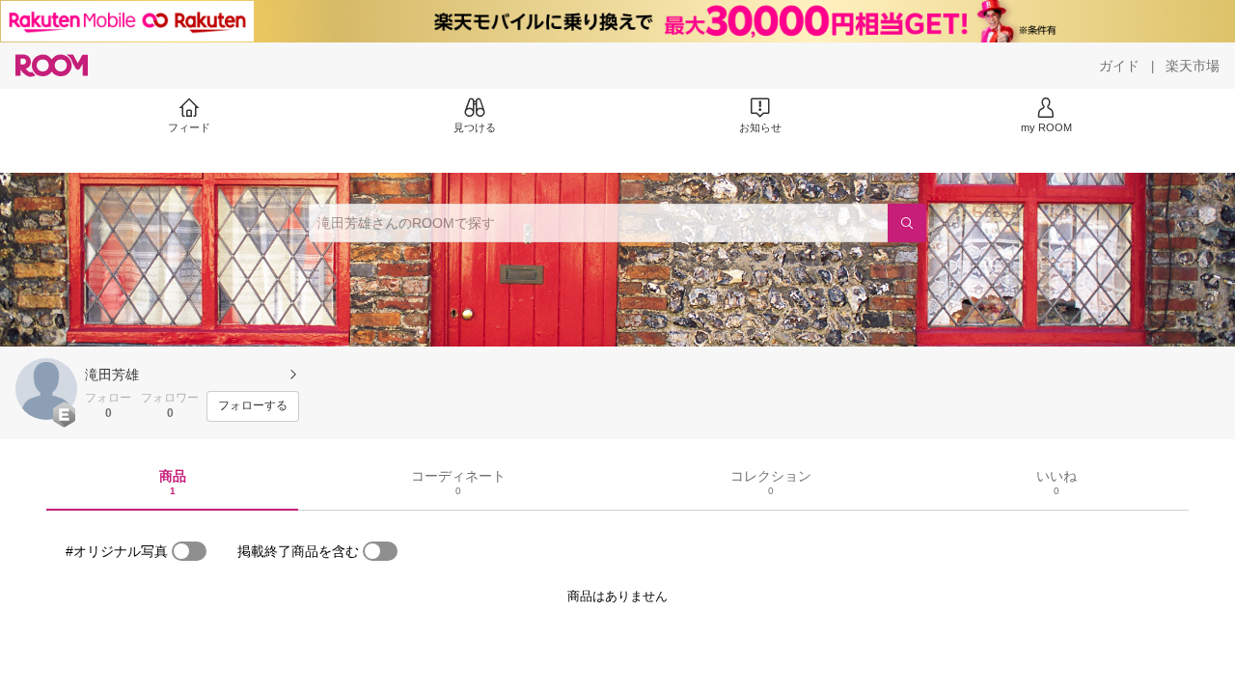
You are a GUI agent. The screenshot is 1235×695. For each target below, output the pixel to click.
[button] (46, 389)
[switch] (189, 551)
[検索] (907, 223)
